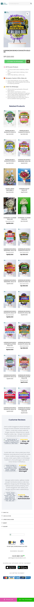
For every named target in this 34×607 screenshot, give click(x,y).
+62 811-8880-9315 (17, 556)
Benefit (5, 523)
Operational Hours (8, 519)
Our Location (7, 516)
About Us (5, 512)
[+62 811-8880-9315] (23, 555)
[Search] (31, 3)
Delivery (5, 526)
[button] (27, 13)
